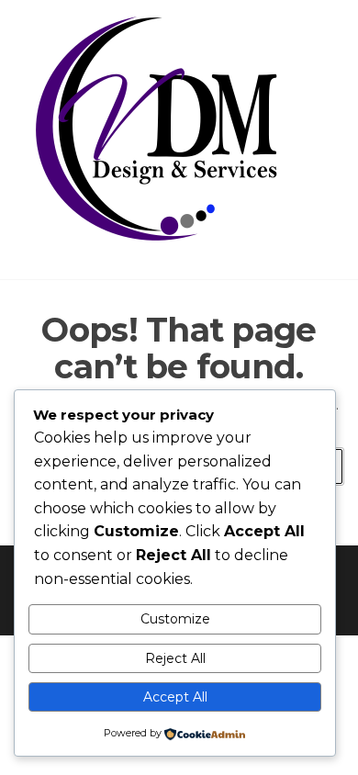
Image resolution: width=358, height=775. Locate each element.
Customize (175, 619)
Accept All (175, 697)
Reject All (175, 658)
